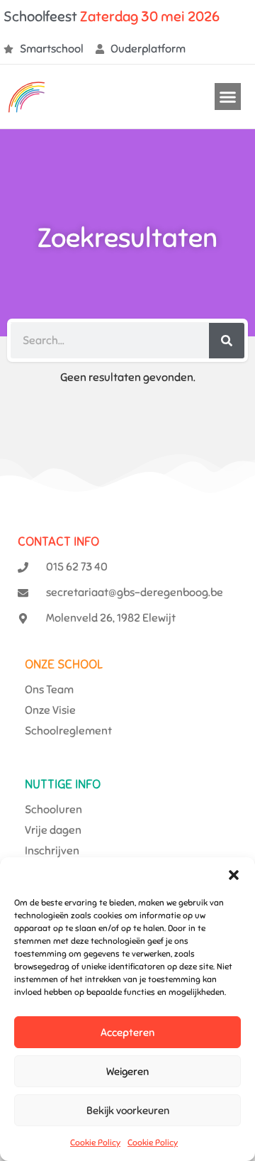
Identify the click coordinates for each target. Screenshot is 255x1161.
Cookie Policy (95, 1143)
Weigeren (127, 1071)
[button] (234, 875)
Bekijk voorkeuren (127, 1110)
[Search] (226, 340)
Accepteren (127, 1032)
